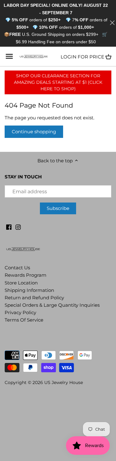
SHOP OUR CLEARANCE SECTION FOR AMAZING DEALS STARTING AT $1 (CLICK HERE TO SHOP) (58, 82)
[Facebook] (8, 226)
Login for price (82, 57)
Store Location (21, 283)
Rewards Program (25, 275)
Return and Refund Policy (34, 298)
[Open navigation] (9, 56)
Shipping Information (29, 290)
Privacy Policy (20, 312)
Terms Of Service (24, 320)
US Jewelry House (63, 382)
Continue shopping (34, 131)
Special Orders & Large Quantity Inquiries (52, 305)
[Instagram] (18, 226)
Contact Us (17, 268)
